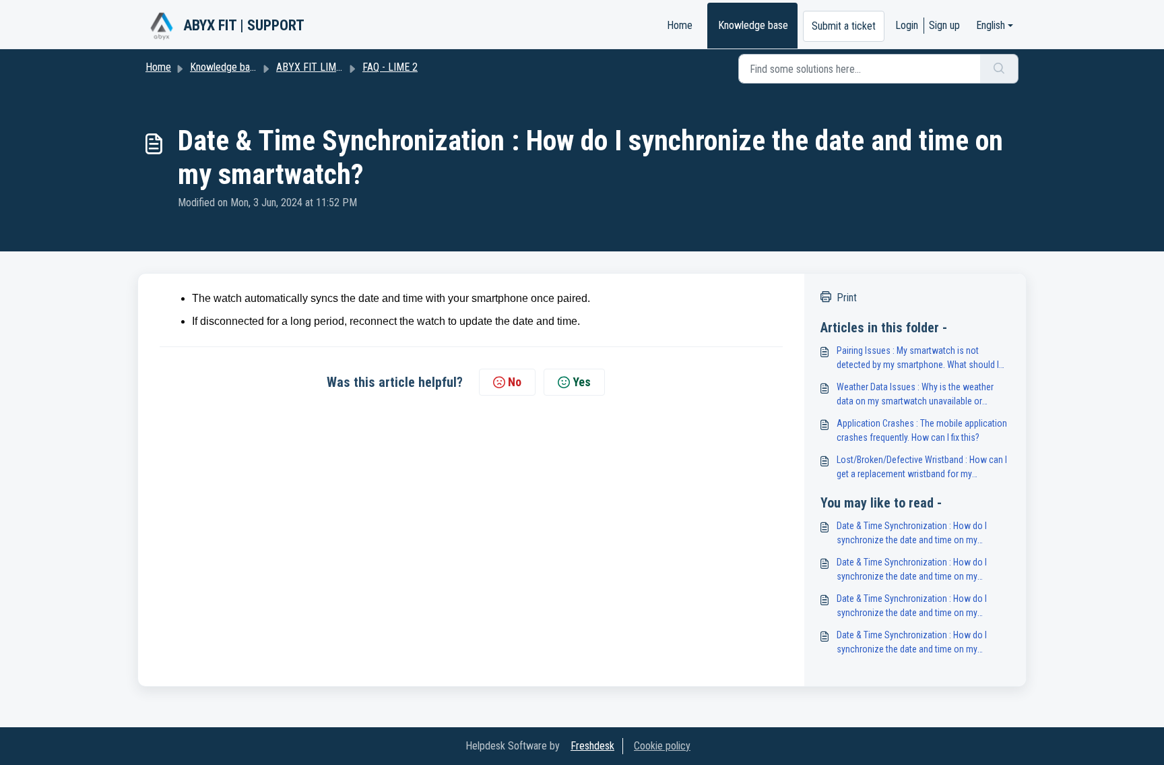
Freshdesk (592, 745)
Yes (582, 382)
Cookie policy (662, 745)
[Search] (999, 69)
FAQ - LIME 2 (390, 67)
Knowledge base (753, 25)
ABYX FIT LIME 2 (313, 67)
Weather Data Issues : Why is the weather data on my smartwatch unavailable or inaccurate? (915, 394)
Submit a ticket (844, 26)
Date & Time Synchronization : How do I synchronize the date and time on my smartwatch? (912, 533)
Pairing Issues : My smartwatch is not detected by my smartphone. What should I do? (918, 358)
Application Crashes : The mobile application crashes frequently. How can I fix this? (922, 430)
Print (847, 297)
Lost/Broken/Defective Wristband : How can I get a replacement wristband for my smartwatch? (922, 467)
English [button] (990, 25)
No (514, 382)
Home (679, 25)
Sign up (944, 25)
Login (906, 25)
